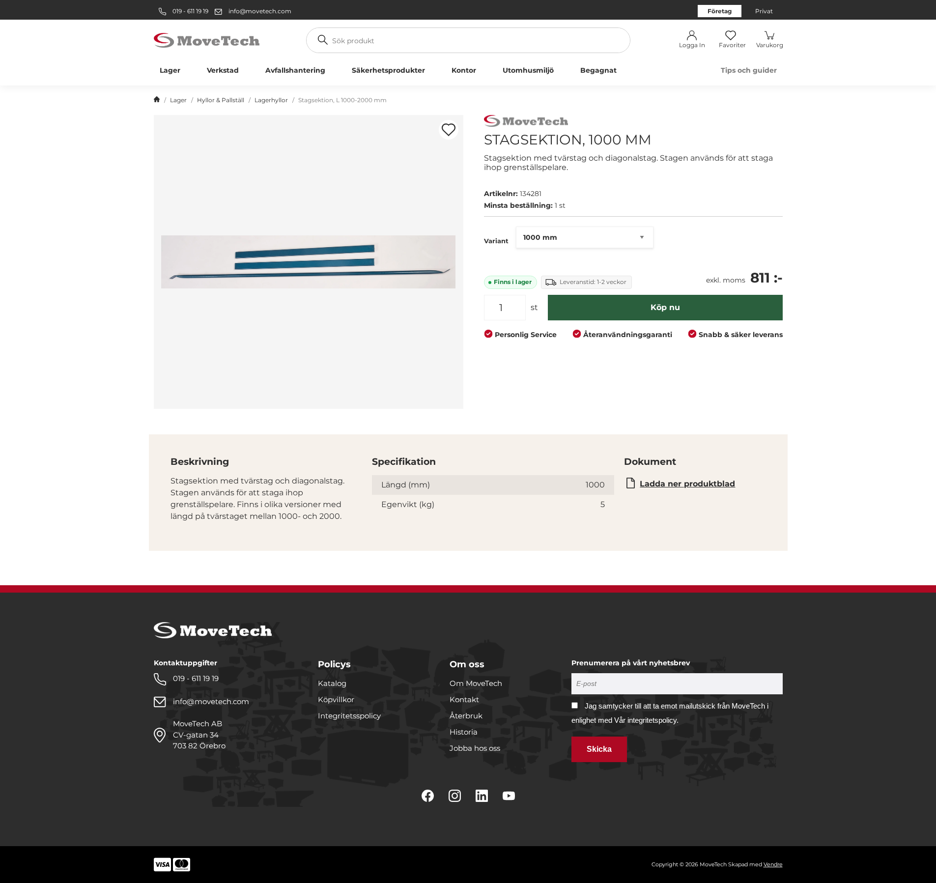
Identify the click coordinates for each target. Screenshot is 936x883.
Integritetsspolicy (349, 715)
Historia (464, 732)
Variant (496, 241)
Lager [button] (170, 70)
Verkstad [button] (223, 70)
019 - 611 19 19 (189, 11)
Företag (720, 11)
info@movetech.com (259, 11)
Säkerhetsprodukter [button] (388, 70)
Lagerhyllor (271, 100)
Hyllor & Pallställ (220, 100)
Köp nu (665, 307)
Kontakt (464, 699)
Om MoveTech (476, 683)
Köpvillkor (336, 699)
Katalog (332, 683)
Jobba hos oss (475, 748)
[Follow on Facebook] (427, 795)
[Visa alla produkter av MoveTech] (526, 122)
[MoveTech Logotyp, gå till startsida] (206, 39)
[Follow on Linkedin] (481, 795)
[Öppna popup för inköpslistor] (448, 130)
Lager (178, 100)
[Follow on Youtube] (508, 795)
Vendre (773, 864)
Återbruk (466, 715)
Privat (764, 11)
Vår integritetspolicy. (646, 720)
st (534, 307)
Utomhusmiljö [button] (528, 70)
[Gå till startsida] (157, 100)
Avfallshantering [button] (295, 70)
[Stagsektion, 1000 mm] (308, 262)
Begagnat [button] (598, 70)
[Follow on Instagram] (454, 795)
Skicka (599, 749)
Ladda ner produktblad (687, 483)
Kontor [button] (464, 70)
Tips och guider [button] (749, 70)
